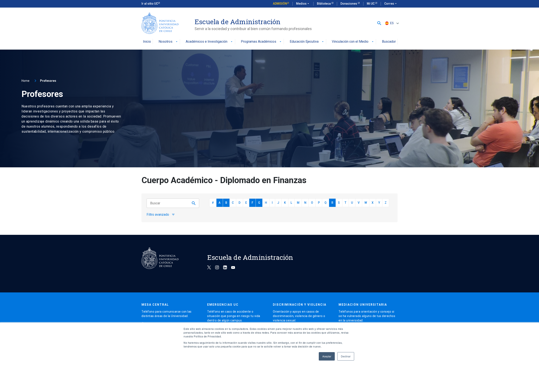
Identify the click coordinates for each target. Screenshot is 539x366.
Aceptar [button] (326, 356)
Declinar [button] (346, 356)
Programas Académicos (261, 42)
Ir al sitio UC (149, 3)
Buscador (389, 42)
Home (25, 80)
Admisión (280, 3)
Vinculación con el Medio (353, 42)
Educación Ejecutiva (307, 42)
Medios (303, 3)
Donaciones (349, 3)
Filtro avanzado (161, 214)
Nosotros (168, 42)
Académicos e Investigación (209, 42)
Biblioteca (324, 3)
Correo (391, 3)
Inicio (147, 42)
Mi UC (371, 3)
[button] (379, 23)
